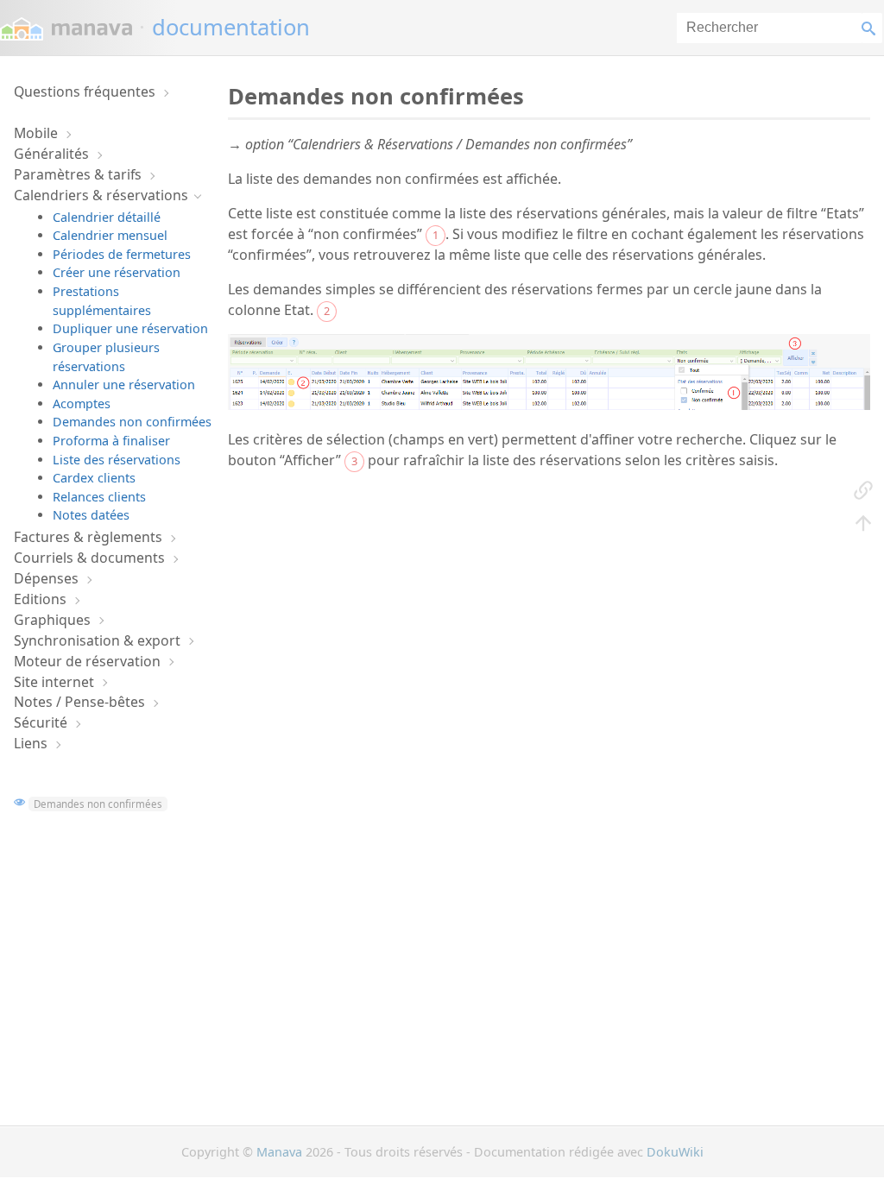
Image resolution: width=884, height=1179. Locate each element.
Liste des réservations (116, 459)
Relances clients (99, 497)
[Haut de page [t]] (863, 521)
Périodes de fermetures (122, 254)
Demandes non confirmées (132, 421)
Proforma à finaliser (111, 440)
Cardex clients (94, 478)
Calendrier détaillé (107, 217)
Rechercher (872, 28)
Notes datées (91, 515)
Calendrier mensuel (110, 235)
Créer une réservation (116, 272)
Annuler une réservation (124, 384)
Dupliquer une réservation (130, 328)
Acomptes (81, 403)
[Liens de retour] (863, 488)
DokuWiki (675, 1152)
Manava (279, 1152)
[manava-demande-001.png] (549, 404)
